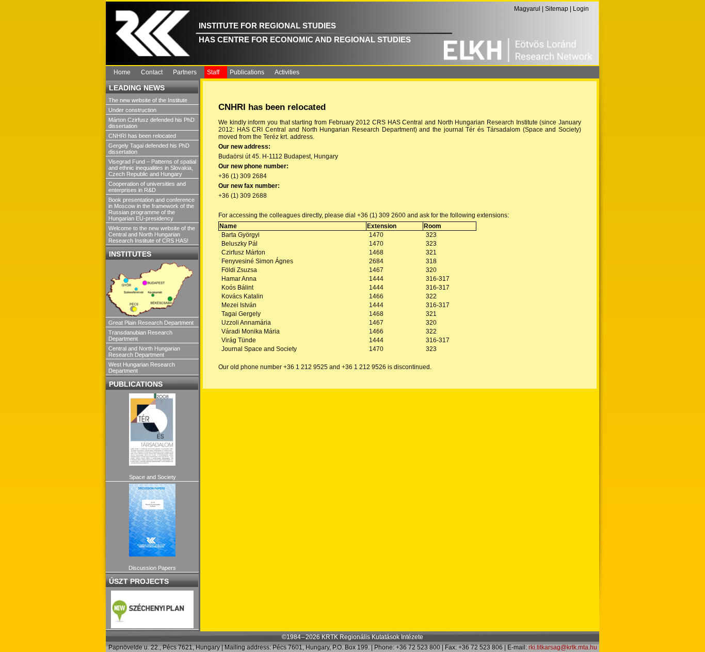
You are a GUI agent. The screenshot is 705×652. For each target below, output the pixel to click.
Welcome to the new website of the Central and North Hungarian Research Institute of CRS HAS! (151, 234)
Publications (247, 72)
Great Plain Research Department (151, 323)
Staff (213, 72)
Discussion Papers (152, 568)
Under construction (132, 110)
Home (122, 72)
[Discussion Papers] (152, 520)
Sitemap (556, 8)
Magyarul (527, 8)
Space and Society (152, 477)
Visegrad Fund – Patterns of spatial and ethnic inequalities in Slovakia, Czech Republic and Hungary (152, 167)
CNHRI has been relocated (142, 136)
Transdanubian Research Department (140, 335)
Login (581, 8)
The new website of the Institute (147, 100)
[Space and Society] (152, 429)
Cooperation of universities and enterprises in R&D (147, 187)
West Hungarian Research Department (141, 367)
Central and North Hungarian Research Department (144, 351)
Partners (185, 72)
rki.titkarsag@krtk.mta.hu (562, 647)
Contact (152, 72)
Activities (287, 72)
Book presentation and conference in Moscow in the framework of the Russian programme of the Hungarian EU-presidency (151, 209)
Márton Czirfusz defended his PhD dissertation (151, 123)
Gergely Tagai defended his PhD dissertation (148, 148)
